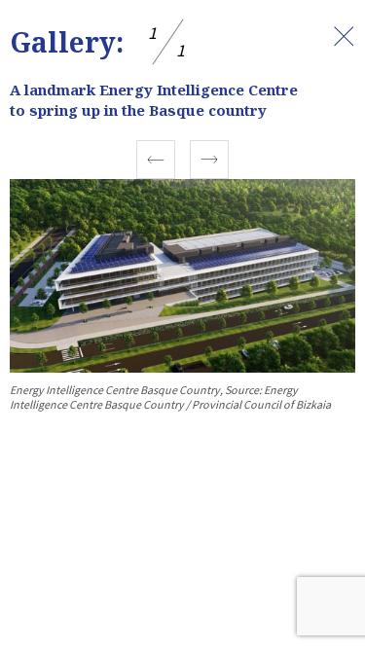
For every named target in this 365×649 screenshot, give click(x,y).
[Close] (343, 36)
